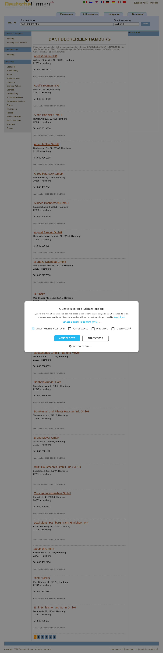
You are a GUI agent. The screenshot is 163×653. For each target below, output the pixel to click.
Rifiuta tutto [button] (95, 338)
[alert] (81, 326)
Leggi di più (119, 317)
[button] (81, 322)
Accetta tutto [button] (67, 338)
